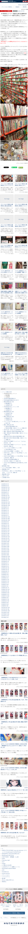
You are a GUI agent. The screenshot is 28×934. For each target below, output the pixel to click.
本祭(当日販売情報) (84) (11, 426)
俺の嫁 (3, 878)
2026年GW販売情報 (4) (10, 398)
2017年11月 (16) (5, 609)
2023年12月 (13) (5, 502)
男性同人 (4, 881)
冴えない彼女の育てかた (8, 880)
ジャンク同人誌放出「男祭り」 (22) (11, 467)
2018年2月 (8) (5, 604)
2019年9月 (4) (5, 573)
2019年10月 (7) (5, 571)
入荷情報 (26, 719)
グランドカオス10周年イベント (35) (13, 448)
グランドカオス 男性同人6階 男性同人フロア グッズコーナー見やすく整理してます (21, 247)
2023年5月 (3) (5, 512)
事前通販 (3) (8, 408)
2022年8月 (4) (5, 523)
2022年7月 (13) (5, 525)
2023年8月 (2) (5, 507)
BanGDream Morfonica (8, 855)
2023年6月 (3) (5, 510)
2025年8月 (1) (5, 492)
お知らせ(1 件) (21, 11)
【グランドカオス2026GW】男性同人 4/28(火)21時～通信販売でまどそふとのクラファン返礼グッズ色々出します (14, 745)
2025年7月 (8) (5, 494)
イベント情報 (25, 741)
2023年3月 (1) (5, 515)
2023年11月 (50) (5, 503)
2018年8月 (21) (5, 594)
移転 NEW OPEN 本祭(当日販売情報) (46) (14, 436)
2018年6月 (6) (5, 597)
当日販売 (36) (8, 413)
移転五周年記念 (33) (9, 401)
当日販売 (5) (8, 410)
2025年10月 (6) (5, 490)
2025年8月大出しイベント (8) (11, 406)
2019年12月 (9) (5, 568)
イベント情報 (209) (7, 392)
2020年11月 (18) (5, 558)
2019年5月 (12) (5, 579)
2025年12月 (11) (5, 487)
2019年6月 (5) (5, 578)
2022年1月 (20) (5, 535)
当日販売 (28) (8, 405)
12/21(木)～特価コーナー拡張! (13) (12, 461)
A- (2, 848)
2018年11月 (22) (5, 589)
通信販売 (17, 6)
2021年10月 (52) (5, 540)
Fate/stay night (6, 860)
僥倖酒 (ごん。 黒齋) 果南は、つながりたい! (18, 905)
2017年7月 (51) (5, 615)
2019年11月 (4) (5, 569)
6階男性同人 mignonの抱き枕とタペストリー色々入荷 (14, 790)
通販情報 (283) (6, 474)
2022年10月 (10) (5, 520)
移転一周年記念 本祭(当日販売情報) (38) (14, 431)
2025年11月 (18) (5, 489)
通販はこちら (14, 913)
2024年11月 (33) (5, 497)
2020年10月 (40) (5, 559)
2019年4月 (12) (5, 581)
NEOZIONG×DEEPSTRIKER (9, 868)
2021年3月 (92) (5, 551)
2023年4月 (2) (5, 513)
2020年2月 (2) (5, 566)
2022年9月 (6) (5, 522)
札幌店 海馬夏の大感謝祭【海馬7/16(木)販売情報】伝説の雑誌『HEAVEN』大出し (7, 293)
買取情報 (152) (5, 469)
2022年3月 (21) (5, 531)
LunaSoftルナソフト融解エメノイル (11, 866)
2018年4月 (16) (5, 601)
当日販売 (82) (8, 420)
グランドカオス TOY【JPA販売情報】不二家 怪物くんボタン (21, 375)
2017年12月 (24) (5, 607)
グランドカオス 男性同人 (6, 6)
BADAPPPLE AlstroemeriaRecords (10, 853)
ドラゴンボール (6, 876)
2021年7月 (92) (5, 545)
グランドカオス (6, 875)
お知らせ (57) (5, 475)
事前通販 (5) (8, 403)
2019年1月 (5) (4, 586)
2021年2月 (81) (5, 553)
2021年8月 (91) (5, 543)
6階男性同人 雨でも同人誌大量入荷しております (13, 832)
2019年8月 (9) (5, 574)
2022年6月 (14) (5, 527)
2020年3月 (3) (5, 564)
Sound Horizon (6, 873)
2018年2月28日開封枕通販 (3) (11, 459)
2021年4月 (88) (5, 550)
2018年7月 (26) (5, 596)
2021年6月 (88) (5, 546)
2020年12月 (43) (5, 556)
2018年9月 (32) (5, 592)
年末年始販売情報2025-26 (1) (11, 400)
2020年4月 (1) (5, 563)
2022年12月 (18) (5, 517)
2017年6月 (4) (4, 617)
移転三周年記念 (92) (9, 416)
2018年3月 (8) (5, 602)
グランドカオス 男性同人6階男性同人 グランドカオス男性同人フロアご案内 (7, 226)
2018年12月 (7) (5, 587)
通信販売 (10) (8, 418)
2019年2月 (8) (5, 584)
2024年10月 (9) (5, 499)
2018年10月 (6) (5, 591)
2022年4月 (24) (5, 530)
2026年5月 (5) (5, 484)
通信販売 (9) (8, 415)
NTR (3, 870)
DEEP (3, 858)
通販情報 (26, 631)
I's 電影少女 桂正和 (6, 865)
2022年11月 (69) (5, 518)
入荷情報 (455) (6, 477)
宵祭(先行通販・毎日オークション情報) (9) (16, 428)
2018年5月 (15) (5, 599)
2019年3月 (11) (5, 582)
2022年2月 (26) (5, 533)
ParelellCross (5, 871)
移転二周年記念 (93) (9, 424)
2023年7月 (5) (5, 508)
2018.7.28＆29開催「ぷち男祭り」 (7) (13, 451)
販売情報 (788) (6, 466)
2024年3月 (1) (5, 500)
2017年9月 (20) (5, 612)
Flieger (4, 863)
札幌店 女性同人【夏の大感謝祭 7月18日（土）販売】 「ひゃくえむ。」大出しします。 (21, 334)
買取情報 (25, 6)
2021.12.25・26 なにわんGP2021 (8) (13, 429)
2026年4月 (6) (5, 485)
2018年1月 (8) (4, 606)
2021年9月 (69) (5, 541)
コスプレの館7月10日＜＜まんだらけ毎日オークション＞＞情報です (7, 375)
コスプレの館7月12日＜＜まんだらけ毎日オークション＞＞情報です (7, 272)
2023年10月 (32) (5, 505)
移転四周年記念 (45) (9, 411)
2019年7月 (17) (5, 576)
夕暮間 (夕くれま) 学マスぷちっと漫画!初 (5, 905)
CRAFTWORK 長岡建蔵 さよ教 (10, 857)
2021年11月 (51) (5, 538)
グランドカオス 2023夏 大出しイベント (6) (14, 421)
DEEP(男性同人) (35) (10, 449)
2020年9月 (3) (5, 561)
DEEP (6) (7, 423)
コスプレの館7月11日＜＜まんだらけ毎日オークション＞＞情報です (7, 313)
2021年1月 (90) (5, 554)
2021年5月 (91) (5, 548)
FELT (3, 862)
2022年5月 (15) (5, 528)
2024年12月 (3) (5, 495)
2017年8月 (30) (5, 614)
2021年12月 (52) (5, 536)
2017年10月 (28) (5, 610)
